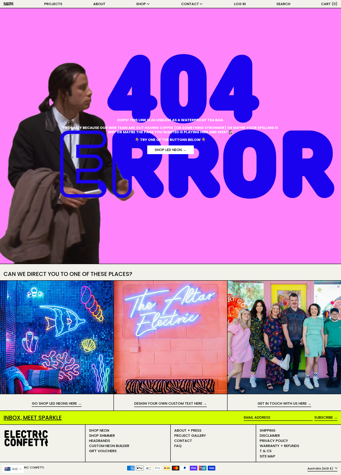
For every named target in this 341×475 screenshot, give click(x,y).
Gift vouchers (103, 450)
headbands (99, 440)
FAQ (178, 445)
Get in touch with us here (282, 403)
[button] (283, 4)
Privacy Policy (274, 440)
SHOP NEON (99, 430)
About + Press (187, 430)
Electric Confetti (30, 467)
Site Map (267, 456)
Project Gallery (190, 435)
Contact (183, 440)
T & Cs (266, 450)
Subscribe (323, 417)
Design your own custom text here (168, 403)
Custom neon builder (109, 445)
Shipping (267, 430)
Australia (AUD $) (320, 468)
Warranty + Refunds (279, 445)
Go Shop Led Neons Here (54, 403)
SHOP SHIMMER (102, 435)
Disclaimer (270, 435)
